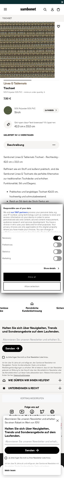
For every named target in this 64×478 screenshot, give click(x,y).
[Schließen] (57, 421)
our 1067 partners (19, 212)
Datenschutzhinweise (22, 375)
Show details (50, 268)
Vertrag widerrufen (32, 398)
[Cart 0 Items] (58, 9)
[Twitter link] (42, 411)
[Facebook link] (32, 411)
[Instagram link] (11, 411)
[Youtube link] (21, 411)
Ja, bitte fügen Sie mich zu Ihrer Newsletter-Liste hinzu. (27, 357)
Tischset (7, 18)
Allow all (32, 276)
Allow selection (32, 286)
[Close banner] (62, 2)
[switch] (57, 244)
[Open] (44, 9)
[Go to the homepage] (28, 9)
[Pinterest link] (52, 411)
